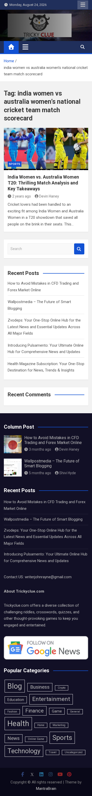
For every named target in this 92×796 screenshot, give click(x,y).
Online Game (36, 739)
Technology (23, 751)
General (75, 711)
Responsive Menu (82, 5)
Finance (34, 711)
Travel (52, 752)
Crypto (61, 687)
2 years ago (21, 196)
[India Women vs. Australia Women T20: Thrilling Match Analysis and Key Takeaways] (46, 149)
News (13, 738)
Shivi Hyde (67, 473)
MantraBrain (46, 788)
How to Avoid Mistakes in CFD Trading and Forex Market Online (53, 440)
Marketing (59, 725)
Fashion (12, 711)
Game (57, 711)
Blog (14, 686)
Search (79, 248)
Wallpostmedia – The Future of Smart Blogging (43, 519)
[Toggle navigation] (25, 47)
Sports (14, 164)
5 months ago (40, 473)
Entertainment (51, 699)
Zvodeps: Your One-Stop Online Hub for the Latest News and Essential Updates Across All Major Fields (44, 327)
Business (40, 687)
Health (18, 723)
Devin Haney (49, 196)
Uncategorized (74, 752)
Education (15, 700)
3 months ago (40, 449)
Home (40, 725)
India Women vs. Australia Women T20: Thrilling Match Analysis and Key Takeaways (43, 183)
